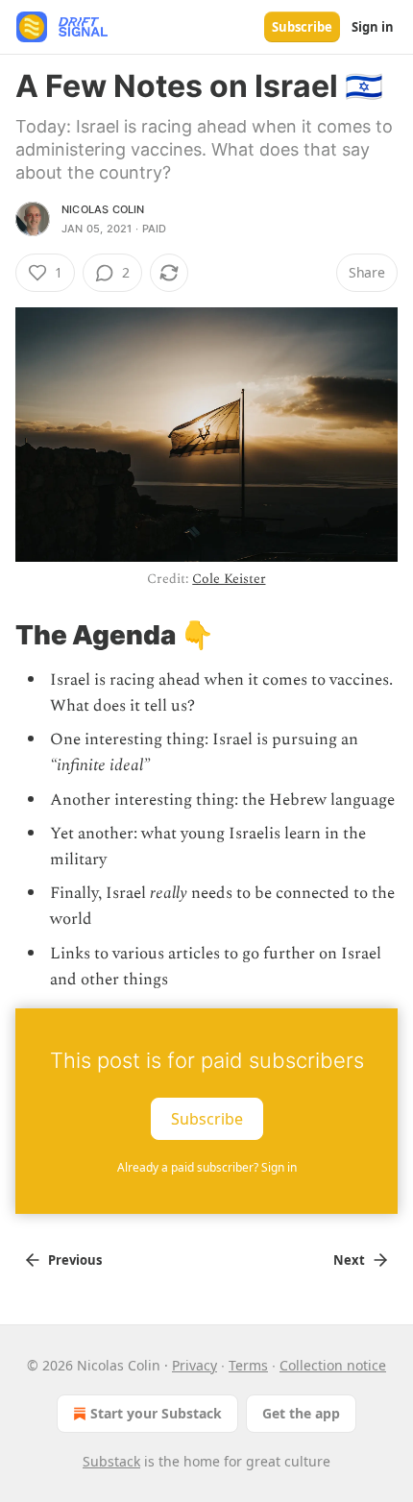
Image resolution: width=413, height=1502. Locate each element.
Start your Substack (156, 1413)
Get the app (301, 1413)
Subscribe (302, 27)
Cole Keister (228, 579)
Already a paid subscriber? (207, 1167)
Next (349, 1260)
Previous (75, 1260)
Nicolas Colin (103, 209)
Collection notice (332, 1365)
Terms (248, 1365)
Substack (111, 1461)
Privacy (194, 1365)
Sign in (373, 27)
